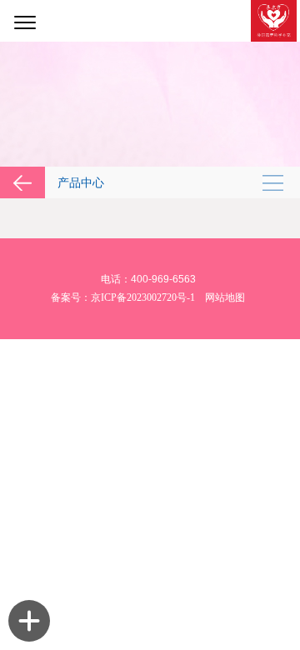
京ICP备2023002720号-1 (143, 297)
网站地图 (225, 297)
